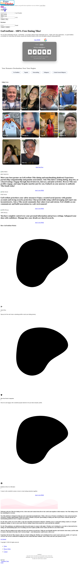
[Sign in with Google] (45, 40)
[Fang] (49, 124)
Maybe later (39, 295)
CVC (16, 17)
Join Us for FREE (39, 190)
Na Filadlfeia (16, 72)
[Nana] (30, 152)
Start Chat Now (39, 167)
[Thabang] (30, 124)
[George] (11, 97)
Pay (7, 19)
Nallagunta (46, 72)
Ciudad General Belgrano (60, 72)
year (6, 16)
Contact (5, 551)
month (5, 14)
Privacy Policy (7, 549)
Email (16, 25)
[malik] (11, 124)
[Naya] (11, 152)
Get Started (3, 539)
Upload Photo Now (40, 292)
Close (7, 561)
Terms (5, 546)
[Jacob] (49, 97)
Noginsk (26, 72)
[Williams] (68, 124)
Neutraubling (36, 72)
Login (4, 7)
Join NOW (37, 40)
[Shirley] (30, 97)
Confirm (7, 27)
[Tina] (68, 97)
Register (5, 9)
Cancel (2, 19)
